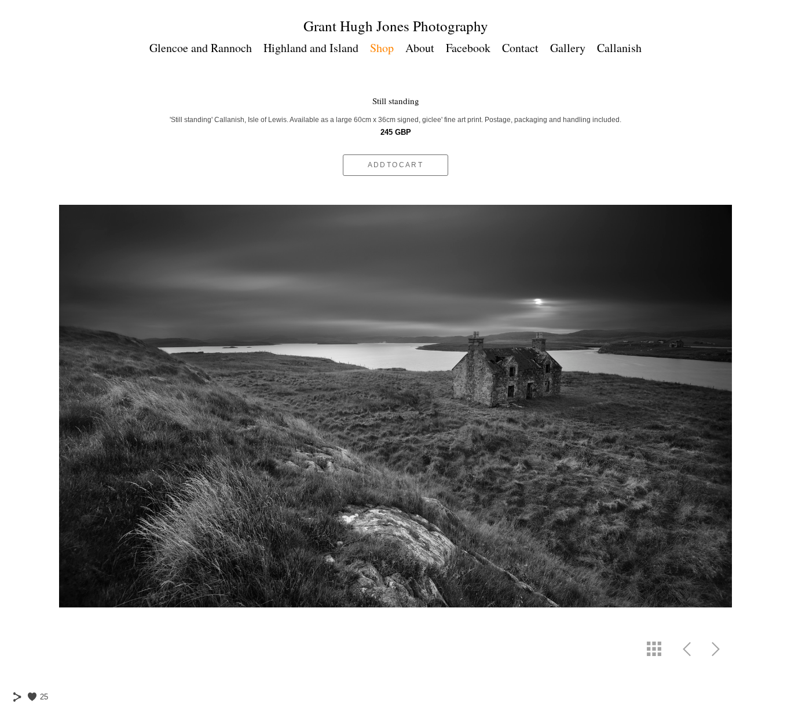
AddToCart (396, 165)
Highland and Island (310, 48)
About (419, 48)
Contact (520, 48)
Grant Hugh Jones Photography (395, 25)
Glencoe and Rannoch (200, 48)
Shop (382, 48)
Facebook (468, 48)
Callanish (619, 48)
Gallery (567, 48)
